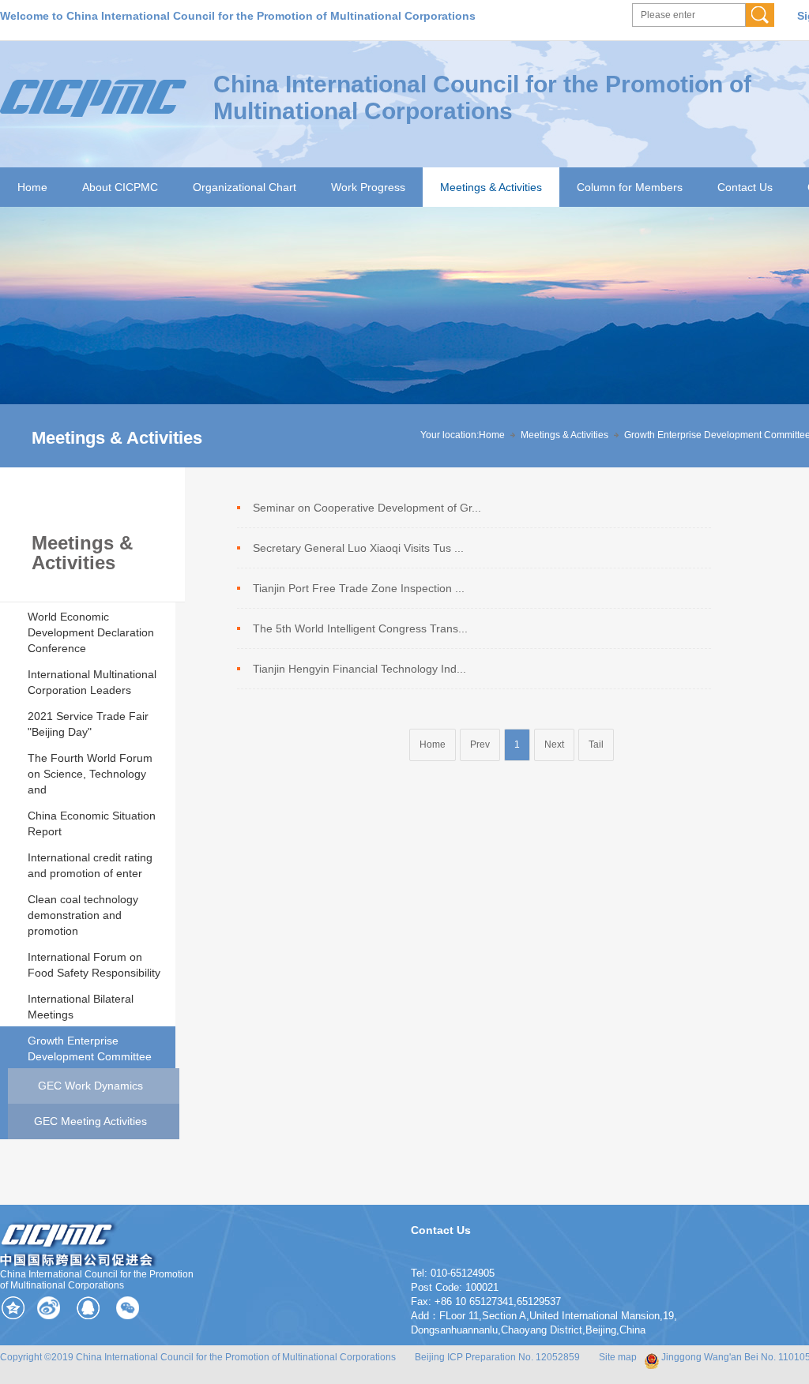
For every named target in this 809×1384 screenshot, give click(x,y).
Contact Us (745, 187)
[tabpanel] (404, 337)
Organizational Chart (244, 187)
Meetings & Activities (491, 187)
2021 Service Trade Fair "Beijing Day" (88, 724)
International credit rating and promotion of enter (90, 865)
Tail (596, 744)
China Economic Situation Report (92, 823)
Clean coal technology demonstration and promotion (83, 915)
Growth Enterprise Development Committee (90, 1048)
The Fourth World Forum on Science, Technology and (90, 774)
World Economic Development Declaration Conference (91, 632)
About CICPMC (120, 187)
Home (32, 187)
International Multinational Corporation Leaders (92, 682)
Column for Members (630, 187)
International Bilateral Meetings (81, 1006)
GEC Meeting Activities (90, 1121)
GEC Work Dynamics (90, 1085)
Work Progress (368, 187)
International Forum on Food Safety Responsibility (94, 965)
